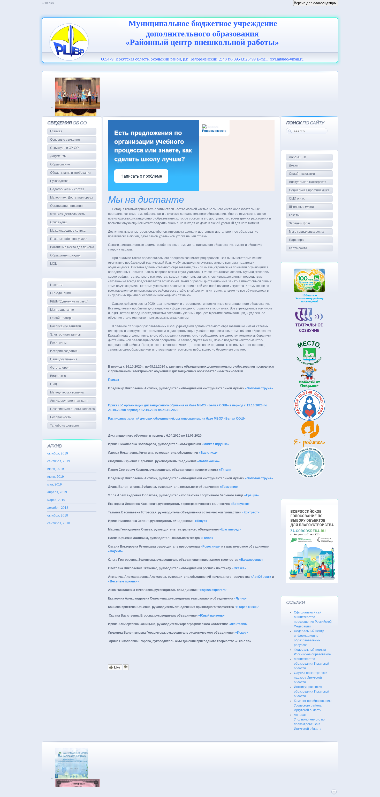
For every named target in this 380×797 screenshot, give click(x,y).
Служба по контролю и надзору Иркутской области (310, 677)
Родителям (58, 343)
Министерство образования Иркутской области (311, 663)
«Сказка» (239, 568)
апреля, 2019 (57, 492)
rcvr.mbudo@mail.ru (286, 59)
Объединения (60, 293)
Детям (293, 165)
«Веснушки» (240, 504)
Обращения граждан (65, 255)
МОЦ (53, 263)
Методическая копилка (67, 392)
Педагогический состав (67, 189)
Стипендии (58, 222)
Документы (58, 156)
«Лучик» (240, 598)
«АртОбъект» (260, 577)
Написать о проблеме (141, 176)
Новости (56, 285)
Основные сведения (65, 139)
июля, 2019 (55, 469)
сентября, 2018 (58, 523)
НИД (53, 384)
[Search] (289, 131)
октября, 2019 (57, 453)
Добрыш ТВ (297, 157)
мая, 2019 (54, 484)
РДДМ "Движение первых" (69, 301)
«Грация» (251, 495)
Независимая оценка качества (72, 409)
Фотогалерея (60, 367)
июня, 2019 (55, 477)
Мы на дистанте (146, 199)
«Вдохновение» (251, 559)
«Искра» (241, 632)
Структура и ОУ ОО (64, 148)
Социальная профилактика (309, 190)
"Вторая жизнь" (247, 607)
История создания (64, 351)
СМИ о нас (297, 198)
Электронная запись (65, 334)
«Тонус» (201, 521)
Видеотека (58, 376)
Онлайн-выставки (302, 174)
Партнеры (296, 240)
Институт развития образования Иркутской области (311, 691)
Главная (56, 131)
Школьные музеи (301, 207)
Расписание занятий (65, 326)
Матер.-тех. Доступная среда (71, 197)
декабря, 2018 (57, 508)
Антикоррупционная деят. (69, 401)
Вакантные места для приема (72, 247)
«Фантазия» (238, 624)
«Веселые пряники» (123, 581)
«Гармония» (229, 487)
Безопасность (60, 417)
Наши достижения (63, 359)
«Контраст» (251, 512)
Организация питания (66, 206)
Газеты (294, 215)
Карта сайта (298, 248)
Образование (60, 164)
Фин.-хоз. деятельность (67, 214)
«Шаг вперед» (230, 529)
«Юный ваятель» (211, 615)
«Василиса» (208, 452)
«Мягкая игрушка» (216, 444)
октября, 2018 (57, 515)
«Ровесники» (211, 546)
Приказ (113, 380)
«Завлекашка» (208, 461)
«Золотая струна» (259, 388)
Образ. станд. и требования (70, 172)
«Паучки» (115, 551)
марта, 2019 (56, 500)
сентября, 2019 (58, 461)
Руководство (59, 181)
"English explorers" (212, 590)
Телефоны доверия (64, 425)
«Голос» (207, 538)
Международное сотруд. (68, 230)
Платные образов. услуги (68, 239)
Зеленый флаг (299, 223)
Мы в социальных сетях (306, 231)
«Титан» (225, 470)
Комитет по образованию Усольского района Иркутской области (312, 705)
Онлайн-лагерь (61, 318)
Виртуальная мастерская (307, 182)
